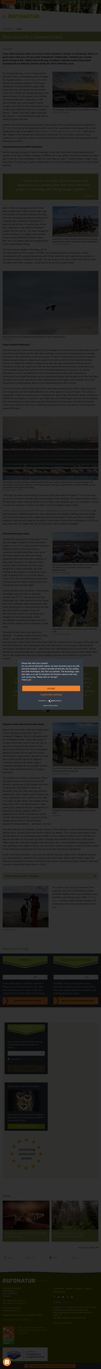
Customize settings (51, 694)
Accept (51, 688)
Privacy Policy (53, 705)
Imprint (45, 705)
